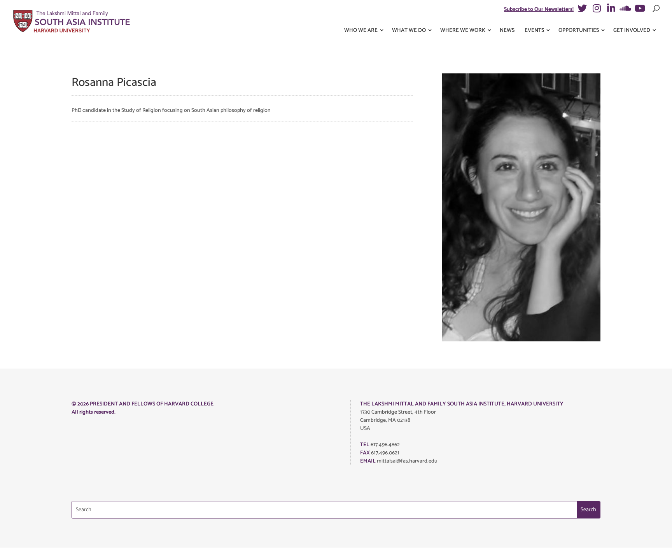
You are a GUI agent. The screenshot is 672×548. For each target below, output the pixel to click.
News (507, 30)
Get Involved (631, 30)
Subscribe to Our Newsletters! (539, 9)
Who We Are (361, 30)
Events (534, 30)
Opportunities (578, 30)
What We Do (409, 30)
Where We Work (462, 30)
